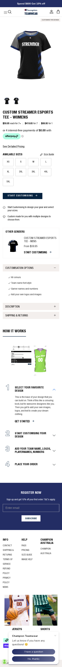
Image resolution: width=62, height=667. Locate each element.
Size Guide (27, 555)
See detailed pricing (13, 147)
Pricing (25, 550)
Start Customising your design (30, 435)
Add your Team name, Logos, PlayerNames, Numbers (33, 451)
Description (12, 307)
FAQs (24, 546)
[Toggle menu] (4, 12)
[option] (31, 55)
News (5, 587)
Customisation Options (19, 268)
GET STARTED (22, 421)
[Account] (50, 12)
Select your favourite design (29, 390)
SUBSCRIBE (31, 519)
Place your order (26, 464)
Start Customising (21, 196)
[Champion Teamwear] (31, 12)
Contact (7, 546)
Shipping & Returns (16, 316)
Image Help (27, 559)
